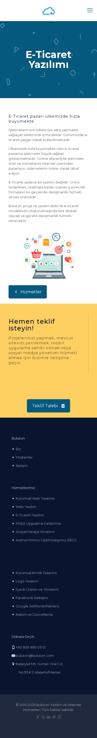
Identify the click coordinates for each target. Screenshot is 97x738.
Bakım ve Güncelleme (34, 614)
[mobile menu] (90, 10)
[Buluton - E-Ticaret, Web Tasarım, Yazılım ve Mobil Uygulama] (48, 10)
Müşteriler (24, 457)
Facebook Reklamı (32, 598)
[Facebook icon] (38, 717)
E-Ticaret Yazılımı (30, 515)
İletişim (22, 465)
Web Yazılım (26, 507)
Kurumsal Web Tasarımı (35, 498)
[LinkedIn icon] (48, 717)
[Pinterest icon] (54, 717)
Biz (18, 449)
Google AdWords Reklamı (37, 606)
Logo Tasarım (27, 581)
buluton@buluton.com (35, 655)
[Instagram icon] (59, 717)
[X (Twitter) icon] (43, 717)
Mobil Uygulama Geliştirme (38, 523)
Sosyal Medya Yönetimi (35, 532)
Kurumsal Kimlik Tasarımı (36, 573)
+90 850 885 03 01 (31, 647)
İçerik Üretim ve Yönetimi (37, 589)
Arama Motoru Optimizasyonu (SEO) (46, 540)
